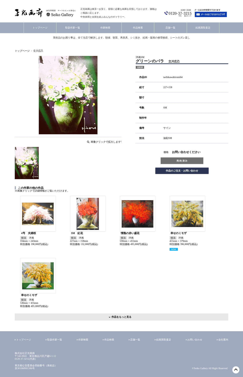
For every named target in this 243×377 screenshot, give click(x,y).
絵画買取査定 (203, 27)
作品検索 (138, 27)
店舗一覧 (170, 27)
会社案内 (223, 339)
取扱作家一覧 (72, 27)
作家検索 (105, 27)
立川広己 (38, 51)
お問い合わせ (194, 339)
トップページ (40, 27)
